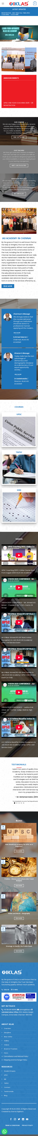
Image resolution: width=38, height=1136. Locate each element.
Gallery (6, 1038)
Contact (7, 1084)
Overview (7, 1025)
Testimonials (8, 1088)
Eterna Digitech (17, 1108)
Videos (6, 1042)
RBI (5, 1076)
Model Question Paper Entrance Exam (19, 106)
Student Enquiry (9, 1068)
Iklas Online (8, 1034)
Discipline (7, 1029)
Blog (5, 1092)
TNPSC (6, 1080)
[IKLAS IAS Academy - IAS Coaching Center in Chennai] (19, 3)
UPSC (6, 1072)
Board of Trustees (10, 1046)
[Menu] (3, 3)
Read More (19, 848)
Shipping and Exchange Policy (15, 1057)
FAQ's (6, 1050)
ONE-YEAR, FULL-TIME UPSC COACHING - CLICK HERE (16, 14)
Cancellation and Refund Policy (16, 1053)
